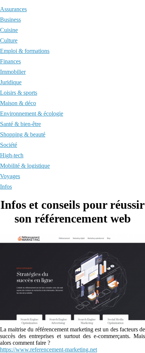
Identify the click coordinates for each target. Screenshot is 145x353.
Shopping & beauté (22, 134)
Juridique (11, 82)
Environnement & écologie (31, 113)
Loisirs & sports (18, 92)
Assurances (13, 9)
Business (10, 19)
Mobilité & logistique (25, 166)
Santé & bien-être (20, 124)
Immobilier (13, 72)
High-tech (11, 155)
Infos (6, 186)
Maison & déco (18, 103)
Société (8, 145)
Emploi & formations (24, 51)
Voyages (10, 176)
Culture (8, 40)
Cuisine (9, 30)
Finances (10, 61)
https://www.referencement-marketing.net (48, 349)
